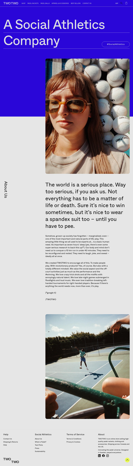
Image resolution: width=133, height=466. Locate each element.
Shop (23, 3)
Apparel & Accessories (60, 3)
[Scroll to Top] (127, 461)
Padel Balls (45, 3)
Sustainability (40, 451)
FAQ (5, 445)
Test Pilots (39, 445)
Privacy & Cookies (73, 442)
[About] (99, 456)
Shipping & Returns (10, 442)
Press (37, 448)
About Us (38, 439)
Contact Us (87, 3)
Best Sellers (76, 3)
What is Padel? (40, 442)
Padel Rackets (32, 3)
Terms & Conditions (73, 439)
